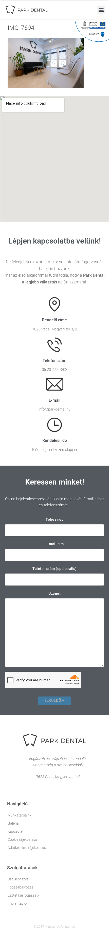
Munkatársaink (19, 815)
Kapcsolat (16, 831)
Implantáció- (17, 903)
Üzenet (54, 593)
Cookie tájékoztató (22, 839)
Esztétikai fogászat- (23, 895)
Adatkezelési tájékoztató (27, 848)
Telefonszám (54, 360)
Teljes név (54, 519)
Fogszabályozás (20, 887)
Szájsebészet (18, 879)
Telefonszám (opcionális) (54, 569)
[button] (101, 10)
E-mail (54, 400)
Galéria (13, 823)
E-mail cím (54, 544)
